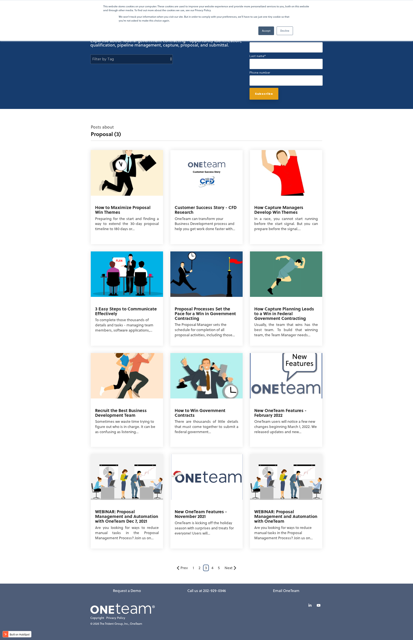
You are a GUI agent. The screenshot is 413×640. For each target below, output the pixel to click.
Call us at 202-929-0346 (206, 590)
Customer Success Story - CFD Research (206, 209)
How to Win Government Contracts (200, 412)
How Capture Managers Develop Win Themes (278, 209)
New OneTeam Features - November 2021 (201, 513)
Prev (184, 567)
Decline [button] (284, 31)
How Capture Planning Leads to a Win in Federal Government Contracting (284, 313)
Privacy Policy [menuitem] (115, 618)
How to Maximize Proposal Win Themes (123, 209)
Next (229, 567)
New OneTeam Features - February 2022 (280, 412)
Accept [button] (266, 31)
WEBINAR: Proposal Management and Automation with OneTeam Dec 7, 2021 (126, 516)
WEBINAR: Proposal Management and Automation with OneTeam (285, 516)
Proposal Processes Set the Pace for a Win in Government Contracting (205, 313)
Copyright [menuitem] (97, 618)
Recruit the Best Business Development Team (121, 412)
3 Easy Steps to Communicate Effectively (126, 310)
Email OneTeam (286, 590)
